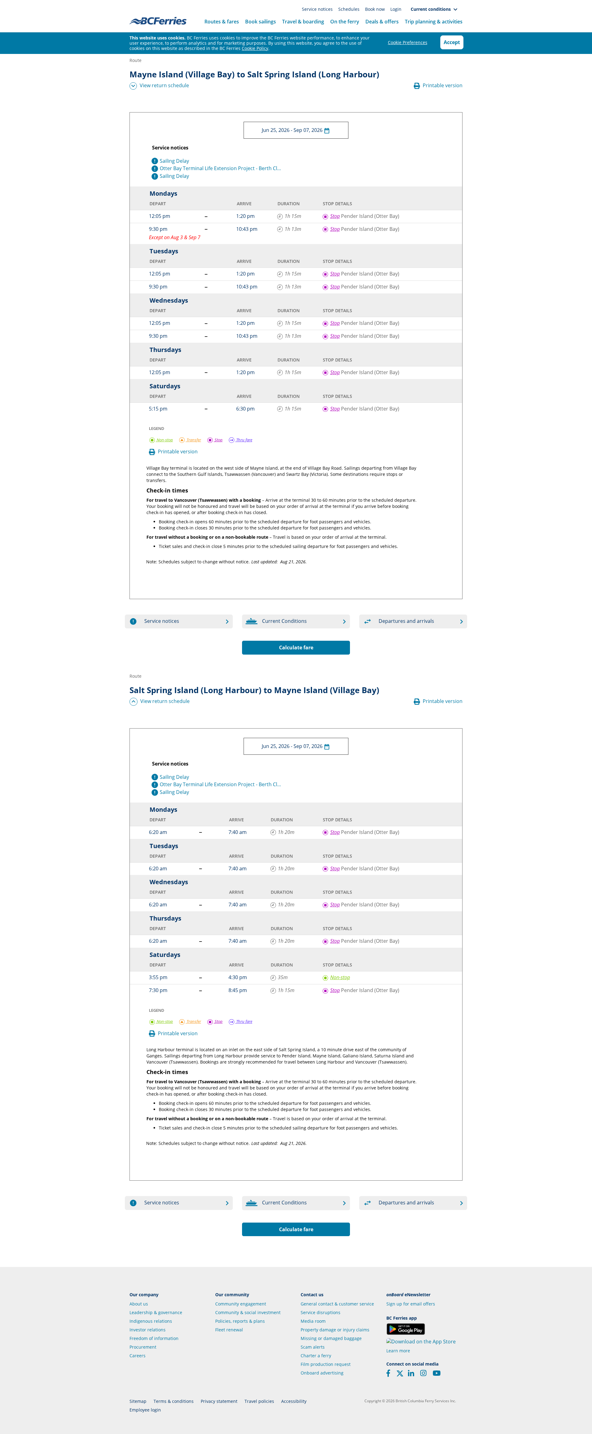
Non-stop (164, 440)
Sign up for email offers (410, 1304)
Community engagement (240, 1304)
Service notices (318, 9)
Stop (218, 440)
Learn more (398, 1351)
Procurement (143, 1347)
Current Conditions (284, 621)
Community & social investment (248, 1312)
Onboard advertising (322, 1373)
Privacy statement (219, 1401)
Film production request (326, 1364)
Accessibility (293, 1401)
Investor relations (148, 1330)
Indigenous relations (151, 1321)
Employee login (145, 1410)
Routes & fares (221, 21)
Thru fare (243, 440)
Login (395, 9)
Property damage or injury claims (335, 1330)
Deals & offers (382, 21)
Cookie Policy (255, 48)
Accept (452, 42)
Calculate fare (296, 647)
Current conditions (432, 9)
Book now (375, 9)
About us (139, 1304)
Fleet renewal (229, 1330)
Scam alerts (313, 1347)
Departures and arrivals (406, 621)
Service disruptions (320, 1312)
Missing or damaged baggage (331, 1338)
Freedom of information (154, 1338)
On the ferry (344, 21)
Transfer (193, 440)
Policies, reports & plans (240, 1321)
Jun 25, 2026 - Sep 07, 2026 (293, 130)
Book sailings (260, 21)
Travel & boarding (303, 21)
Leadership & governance (156, 1312)
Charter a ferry (316, 1355)
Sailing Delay (174, 160)
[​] (400, 1375)
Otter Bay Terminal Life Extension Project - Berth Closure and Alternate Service (221, 168)
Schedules (349, 9)
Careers (138, 1355)
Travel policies (259, 1401)
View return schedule (164, 85)
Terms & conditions (174, 1401)
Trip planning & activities (433, 21)
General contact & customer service (337, 1304)
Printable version (441, 85)
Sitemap (138, 1401)
